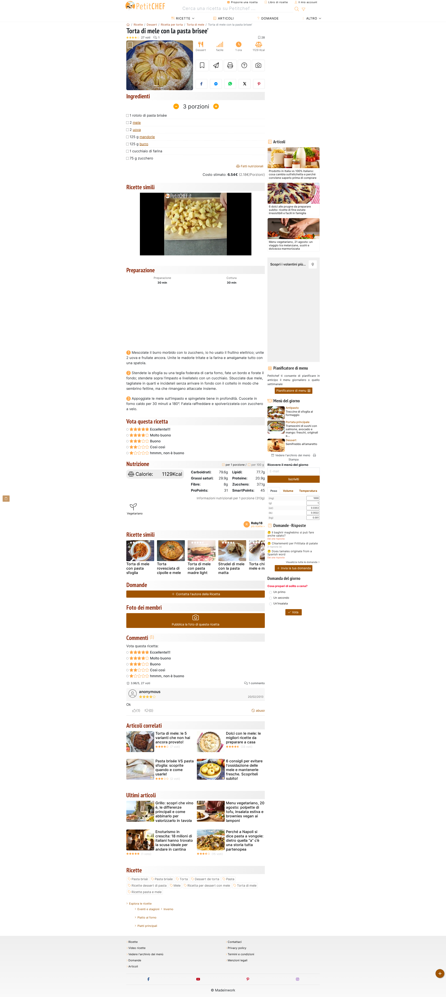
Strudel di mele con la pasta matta (231, 568)
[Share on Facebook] (201, 84)
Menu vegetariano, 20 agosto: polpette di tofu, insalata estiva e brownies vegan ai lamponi (245, 812)
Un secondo (281, 597)
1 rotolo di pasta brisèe (148, 115)
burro (144, 144)
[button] (131, 65)
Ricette (182, 18)
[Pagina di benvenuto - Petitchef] (128, 24)
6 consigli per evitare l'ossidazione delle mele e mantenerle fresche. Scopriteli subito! (244, 770)
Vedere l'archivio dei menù (292, 455)
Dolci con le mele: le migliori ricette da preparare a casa (243, 737)
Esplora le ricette (140, 903)
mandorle (147, 137)
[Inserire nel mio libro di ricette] (202, 65)
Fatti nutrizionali (251, 166)
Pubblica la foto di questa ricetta (195, 624)
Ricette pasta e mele (147, 892)
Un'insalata (280, 603)
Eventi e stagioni (148, 909)
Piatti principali (147, 926)
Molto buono (160, 435)
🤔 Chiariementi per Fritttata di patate (292, 543)
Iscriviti (293, 479)
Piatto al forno (146, 917)
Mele (177, 885)
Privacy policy (237, 948)
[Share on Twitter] (245, 84)
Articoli (225, 18)
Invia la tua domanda (295, 568)
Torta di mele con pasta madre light (199, 568)
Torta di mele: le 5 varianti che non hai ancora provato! (172, 737)
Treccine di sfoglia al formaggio (299, 413)
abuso (260, 710)
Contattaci (235, 942)
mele (137, 122)
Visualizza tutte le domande (301, 562)
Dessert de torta (207, 879)
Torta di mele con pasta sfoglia (137, 568)
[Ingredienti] (6, 498)
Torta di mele (246, 885)
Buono (155, 441)
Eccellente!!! (159, 429)
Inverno (168, 909)
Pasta (230, 879)
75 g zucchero (141, 158)
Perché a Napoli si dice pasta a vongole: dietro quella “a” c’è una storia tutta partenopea (244, 840)
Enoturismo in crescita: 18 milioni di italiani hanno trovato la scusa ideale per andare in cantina (174, 840)
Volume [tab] (288, 490)
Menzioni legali (237, 960)
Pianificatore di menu (291, 390)
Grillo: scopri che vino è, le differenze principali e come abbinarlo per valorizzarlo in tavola (174, 812)
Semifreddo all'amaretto (301, 444)
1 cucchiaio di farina (146, 151)
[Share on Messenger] (216, 84)
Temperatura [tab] (308, 490)
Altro (311, 18)
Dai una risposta (275, 538)
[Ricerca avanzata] (303, 9)
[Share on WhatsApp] (230, 84)
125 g (142, 137)
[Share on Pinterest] (259, 84)
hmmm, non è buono (166, 453)
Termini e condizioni (241, 954)
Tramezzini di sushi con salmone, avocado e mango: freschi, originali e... (302, 431)
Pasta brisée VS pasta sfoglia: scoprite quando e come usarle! (174, 767)
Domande (269, 18)
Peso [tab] (273, 490)
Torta (184, 879)
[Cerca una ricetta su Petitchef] (296, 9)
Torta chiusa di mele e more (262, 566)
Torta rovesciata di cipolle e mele (169, 568)
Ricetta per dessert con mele (208, 885)
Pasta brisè (140, 879)
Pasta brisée (164, 879)
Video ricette (136, 948)
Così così (157, 447)
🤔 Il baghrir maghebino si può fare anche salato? (290, 534)
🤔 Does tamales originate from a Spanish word (289, 553)
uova (137, 130)
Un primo (279, 592)
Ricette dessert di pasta (149, 885)
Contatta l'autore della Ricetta (197, 594)
